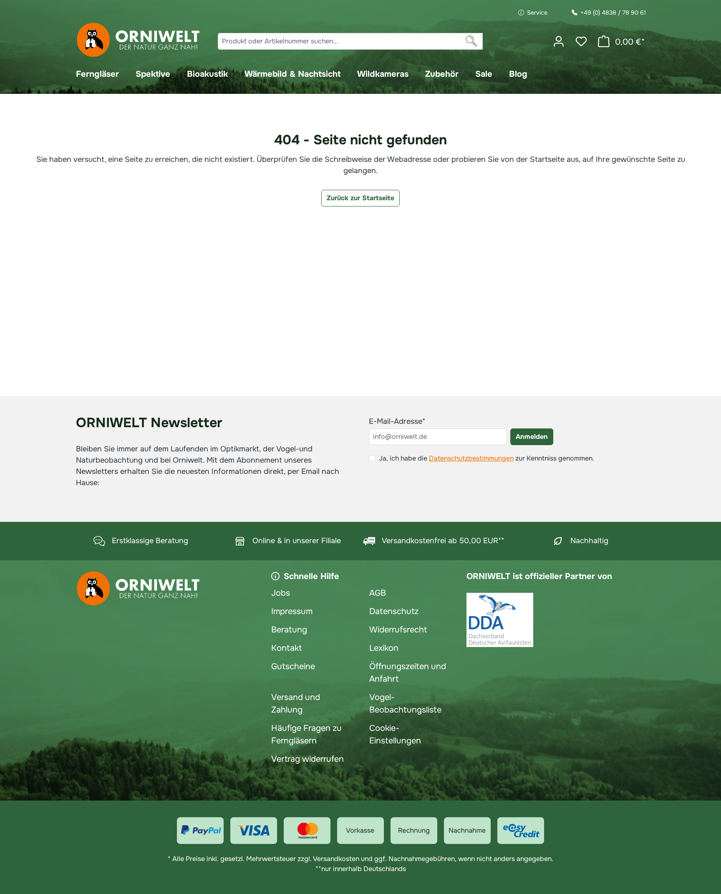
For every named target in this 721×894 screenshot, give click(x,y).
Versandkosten (336, 858)
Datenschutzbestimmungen (471, 458)
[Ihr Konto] (558, 41)
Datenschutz (393, 611)
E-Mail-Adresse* (397, 421)
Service (537, 12)
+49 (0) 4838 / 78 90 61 (613, 12)
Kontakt (286, 648)
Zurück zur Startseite (360, 198)
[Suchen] (472, 41)
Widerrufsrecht (398, 630)
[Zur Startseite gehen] (138, 40)
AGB (377, 593)
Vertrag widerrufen (307, 759)
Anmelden (532, 436)
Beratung (289, 630)
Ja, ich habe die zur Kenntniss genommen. (486, 458)
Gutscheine (293, 666)
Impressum (292, 611)
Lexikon (383, 648)
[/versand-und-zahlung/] (200, 830)
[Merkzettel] (581, 41)
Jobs (280, 593)
